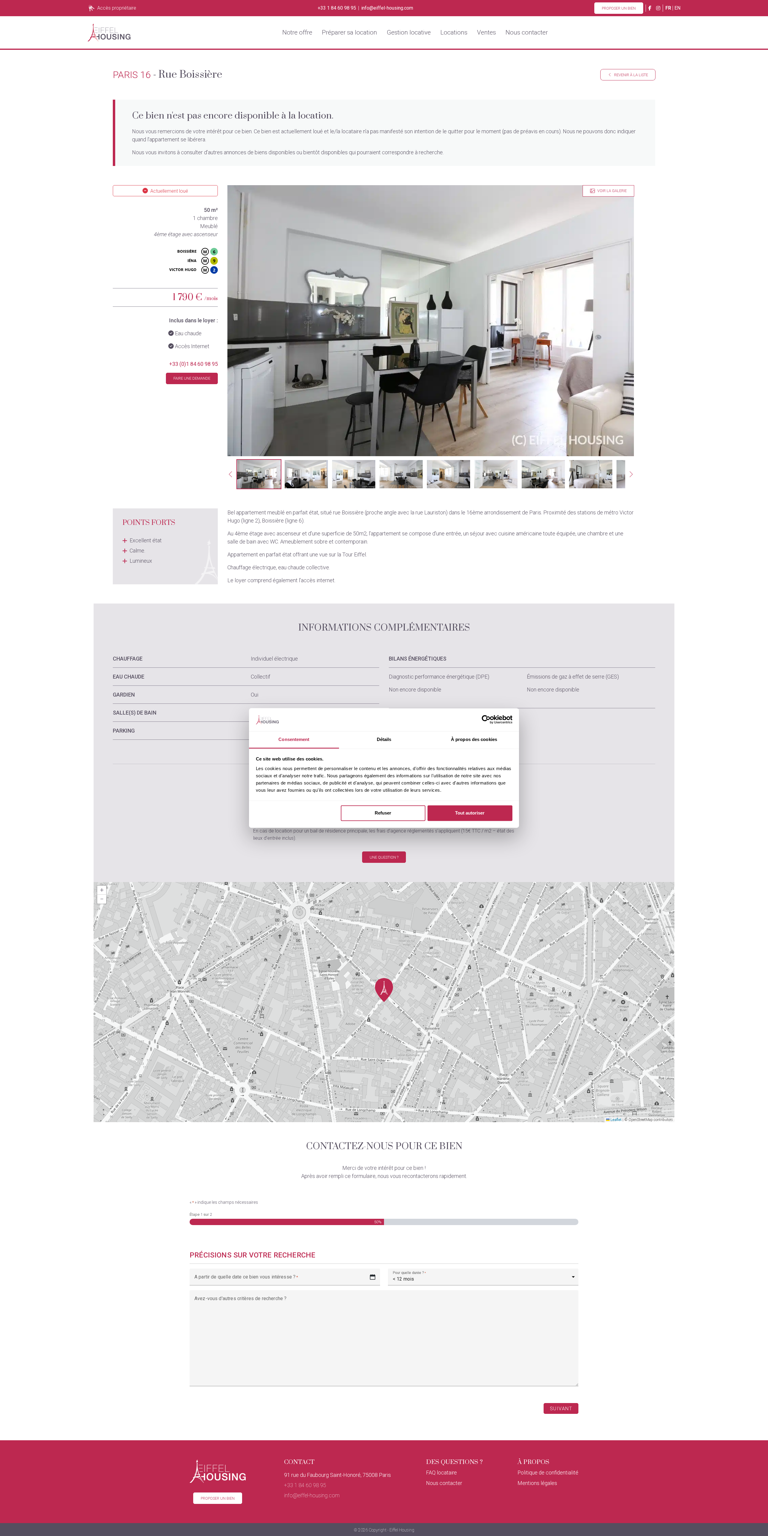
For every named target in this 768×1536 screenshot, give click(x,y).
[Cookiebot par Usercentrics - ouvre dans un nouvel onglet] (486, 719)
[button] (258, 474)
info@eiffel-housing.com (387, 8)
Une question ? (384, 857)
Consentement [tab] (293, 739)
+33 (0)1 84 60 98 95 (193, 364)
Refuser (383, 813)
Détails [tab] (384, 739)
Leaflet (616, 1120)
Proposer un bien (619, 8)
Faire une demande (191, 378)
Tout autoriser (469, 813)
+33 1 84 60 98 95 (337, 8)
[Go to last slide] (230, 474)
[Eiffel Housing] (109, 32)
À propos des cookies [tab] (474, 739)
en (677, 8)
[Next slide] (631, 474)
